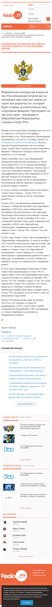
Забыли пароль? (35, 21)
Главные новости (10, 417)
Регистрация (33, 18)
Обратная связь (39, 573)
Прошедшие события (12, 466)
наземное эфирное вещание (19, 336)
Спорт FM (26, 339)
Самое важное (25, 417)
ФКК (2, 336)
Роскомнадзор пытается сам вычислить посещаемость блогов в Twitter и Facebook (28, 359)
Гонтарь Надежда (20, 549)
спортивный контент (10, 339)
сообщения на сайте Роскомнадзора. (19, 142)
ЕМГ (34, 339)
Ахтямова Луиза (19, 535)
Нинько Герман (19, 528)
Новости (9, 33)
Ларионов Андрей (20, 522)
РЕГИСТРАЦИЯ (43, 5)
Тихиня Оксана (18, 542)
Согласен (27, 603)
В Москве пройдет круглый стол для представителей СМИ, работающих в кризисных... (32, 427)
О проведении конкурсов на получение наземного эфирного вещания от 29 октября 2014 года (28, 386)
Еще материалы (25, 404)
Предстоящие (28, 466)
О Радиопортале (39, 570)
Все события (26, 508)
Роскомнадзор (7, 341)
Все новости (26, 460)
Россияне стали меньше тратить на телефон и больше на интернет (33, 495)
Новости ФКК (20, 33)
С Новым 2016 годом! (29, 435)
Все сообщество (26, 556)
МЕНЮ (8, 26)
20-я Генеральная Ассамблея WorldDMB (31, 447)
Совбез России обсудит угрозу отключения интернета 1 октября (33, 485)
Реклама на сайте (39, 575)
